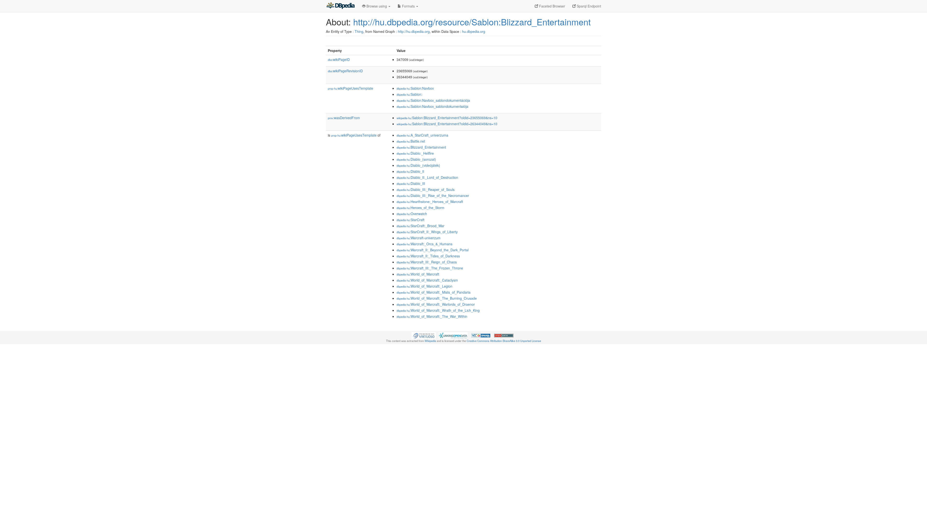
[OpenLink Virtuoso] (424, 335)
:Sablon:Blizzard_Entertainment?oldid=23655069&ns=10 (447, 117)
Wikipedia (430, 341)
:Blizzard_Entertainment (421, 147)
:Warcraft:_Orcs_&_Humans (424, 243)
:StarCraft (410, 219)
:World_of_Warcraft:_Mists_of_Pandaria (434, 292)
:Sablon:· (410, 94)
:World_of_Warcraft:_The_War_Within (432, 316)
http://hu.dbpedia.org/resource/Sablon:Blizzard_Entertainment (472, 21)
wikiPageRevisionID (345, 70)
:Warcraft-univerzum (419, 237)
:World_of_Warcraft (418, 274)
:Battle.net (411, 141)
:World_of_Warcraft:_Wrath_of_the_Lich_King (438, 310)
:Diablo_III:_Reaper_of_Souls (426, 189)
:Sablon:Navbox (415, 88)
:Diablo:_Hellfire (415, 153)
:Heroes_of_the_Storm (420, 207)
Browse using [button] (376, 6)
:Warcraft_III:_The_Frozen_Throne (430, 268)
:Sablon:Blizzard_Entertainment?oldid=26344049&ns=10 (447, 123)
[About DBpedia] (340, 6)
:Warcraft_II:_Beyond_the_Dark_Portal (433, 249)
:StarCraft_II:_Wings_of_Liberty (427, 231)
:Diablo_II (410, 171)
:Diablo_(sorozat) (416, 159)
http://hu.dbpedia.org (414, 31)
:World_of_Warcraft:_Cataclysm (427, 280)
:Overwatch (412, 213)
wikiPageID (339, 59)
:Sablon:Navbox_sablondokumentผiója (432, 106)
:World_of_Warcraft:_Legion (424, 286)
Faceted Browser (551, 6)
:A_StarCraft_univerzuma (422, 135)
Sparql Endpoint (588, 6)
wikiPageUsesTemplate (350, 88)
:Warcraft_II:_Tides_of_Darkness (428, 256)
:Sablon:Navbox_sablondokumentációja (433, 100)
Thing (359, 31)
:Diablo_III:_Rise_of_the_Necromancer (433, 195)
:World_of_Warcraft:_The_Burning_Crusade (437, 298)
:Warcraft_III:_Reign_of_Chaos (427, 262)
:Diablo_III (411, 183)
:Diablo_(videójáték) (418, 165)
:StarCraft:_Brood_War (420, 225)
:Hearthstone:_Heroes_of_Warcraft (430, 201)
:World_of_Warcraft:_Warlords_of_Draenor (436, 304)
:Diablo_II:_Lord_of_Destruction (427, 177)
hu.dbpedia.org (473, 31)
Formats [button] (408, 6)
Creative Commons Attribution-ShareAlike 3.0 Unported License (504, 341)
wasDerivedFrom (344, 117)
